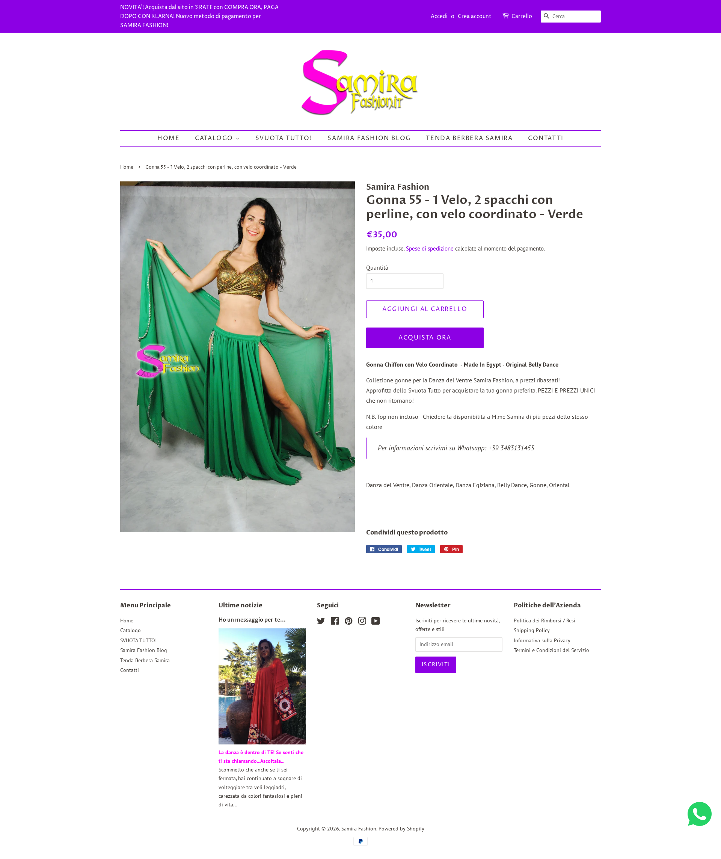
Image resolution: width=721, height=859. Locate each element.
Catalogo (215, 138)
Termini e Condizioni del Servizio (551, 650)
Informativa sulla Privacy (542, 640)
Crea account (475, 16)
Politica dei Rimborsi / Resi (544, 620)
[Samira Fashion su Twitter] (321, 622)
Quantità (377, 267)
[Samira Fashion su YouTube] (375, 622)
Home (168, 138)
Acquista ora (424, 338)
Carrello (521, 16)
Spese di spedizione (430, 248)
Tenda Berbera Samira (469, 138)
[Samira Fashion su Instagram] (362, 622)
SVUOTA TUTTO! (283, 138)
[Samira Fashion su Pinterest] (348, 622)
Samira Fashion (358, 828)
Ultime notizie (240, 605)
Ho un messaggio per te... (252, 620)
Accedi (439, 16)
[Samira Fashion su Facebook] (334, 622)
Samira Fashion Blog (368, 138)
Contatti (546, 138)
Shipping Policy (532, 630)
